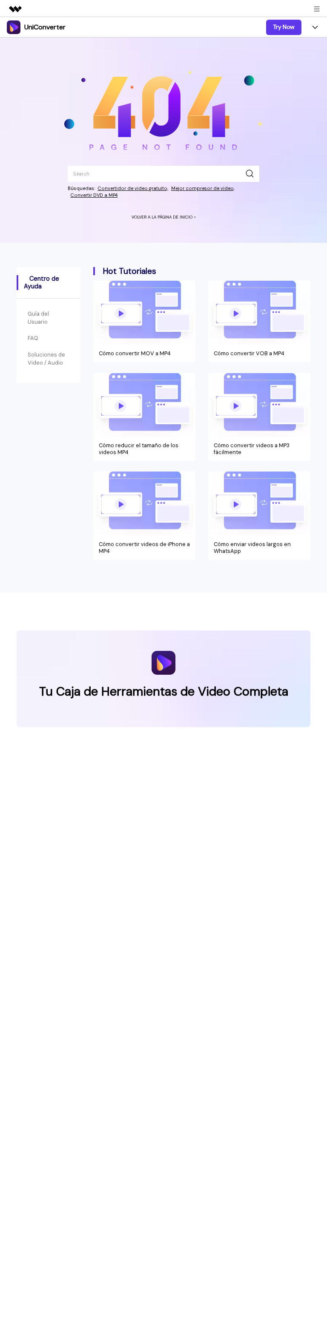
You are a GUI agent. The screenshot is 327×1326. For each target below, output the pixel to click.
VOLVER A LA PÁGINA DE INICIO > (164, 217)
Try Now (284, 27)
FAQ (33, 338)
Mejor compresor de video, (203, 188)
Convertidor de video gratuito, (133, 188)
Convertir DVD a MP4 (94, 195)
